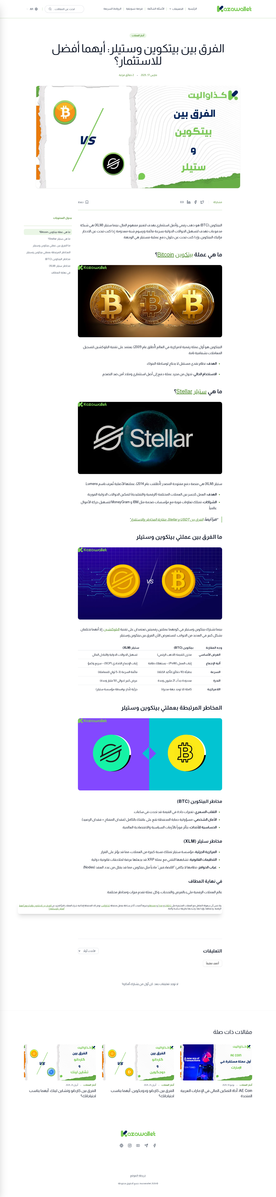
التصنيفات (177, 8)
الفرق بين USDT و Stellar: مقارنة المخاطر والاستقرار (166, 519)
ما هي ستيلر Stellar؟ (59, 238)
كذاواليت (105, 905)
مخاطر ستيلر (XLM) (59, 265)
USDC (168, 905)
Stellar (184, 391)
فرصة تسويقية (134, 8)
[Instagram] (130, 1145)
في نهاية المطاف (60, 272)
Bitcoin (165, 254)
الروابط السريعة (112, 8)
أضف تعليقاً (212, 963)
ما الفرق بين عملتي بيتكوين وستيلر (51, 245)
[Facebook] (154, 1145)
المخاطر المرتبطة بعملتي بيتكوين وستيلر (48, 252)
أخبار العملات (138, 35)
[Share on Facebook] (195, 202)
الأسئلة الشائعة (155, 8)
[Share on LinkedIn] (189, 202)
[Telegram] (146, 1145)
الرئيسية (192, 8)
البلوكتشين (112, 629)
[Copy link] (182, 202)
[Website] (121, 1145)
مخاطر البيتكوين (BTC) (57, 259)
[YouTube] (138, 1145)
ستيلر (200, 391)
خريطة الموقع (138, 1175)
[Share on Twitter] (202, 202)
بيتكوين (184, 254)
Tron (160, 905)
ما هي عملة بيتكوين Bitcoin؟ (54, 231)
